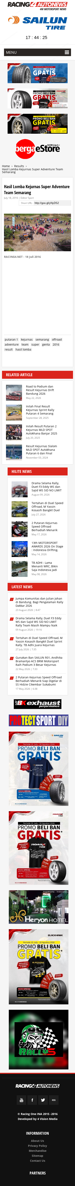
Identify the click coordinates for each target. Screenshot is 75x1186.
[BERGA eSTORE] (37, 149)
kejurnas (27, 339)
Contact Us (37, 1161)
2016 (56, 344)
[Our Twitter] (43, 1104)
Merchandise (37, 1151)
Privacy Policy (37, 1146)
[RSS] (54, 1104)
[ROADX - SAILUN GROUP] (37, 99)
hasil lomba (23, 349)
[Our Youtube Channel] (21, 1104)
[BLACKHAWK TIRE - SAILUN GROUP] (37, 124)
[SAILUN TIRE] (39, 769)
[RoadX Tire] (39, 848)
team (25, 344)
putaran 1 (11, 339)
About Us (37, 1141)
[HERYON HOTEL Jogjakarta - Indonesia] (39, 907)
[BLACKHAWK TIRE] (39, 967)
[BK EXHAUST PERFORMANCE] (37, 704)
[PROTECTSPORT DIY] (39, 720)
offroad (57, 339)
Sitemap (37, 1156)
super (35, 344)
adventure (12, 344)
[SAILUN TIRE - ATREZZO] (37, 74)
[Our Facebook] (32, 1104)
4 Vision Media (47, 1119)
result (9, 349)
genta (46, 344)
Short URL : (27, 203)
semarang (42, 339)
